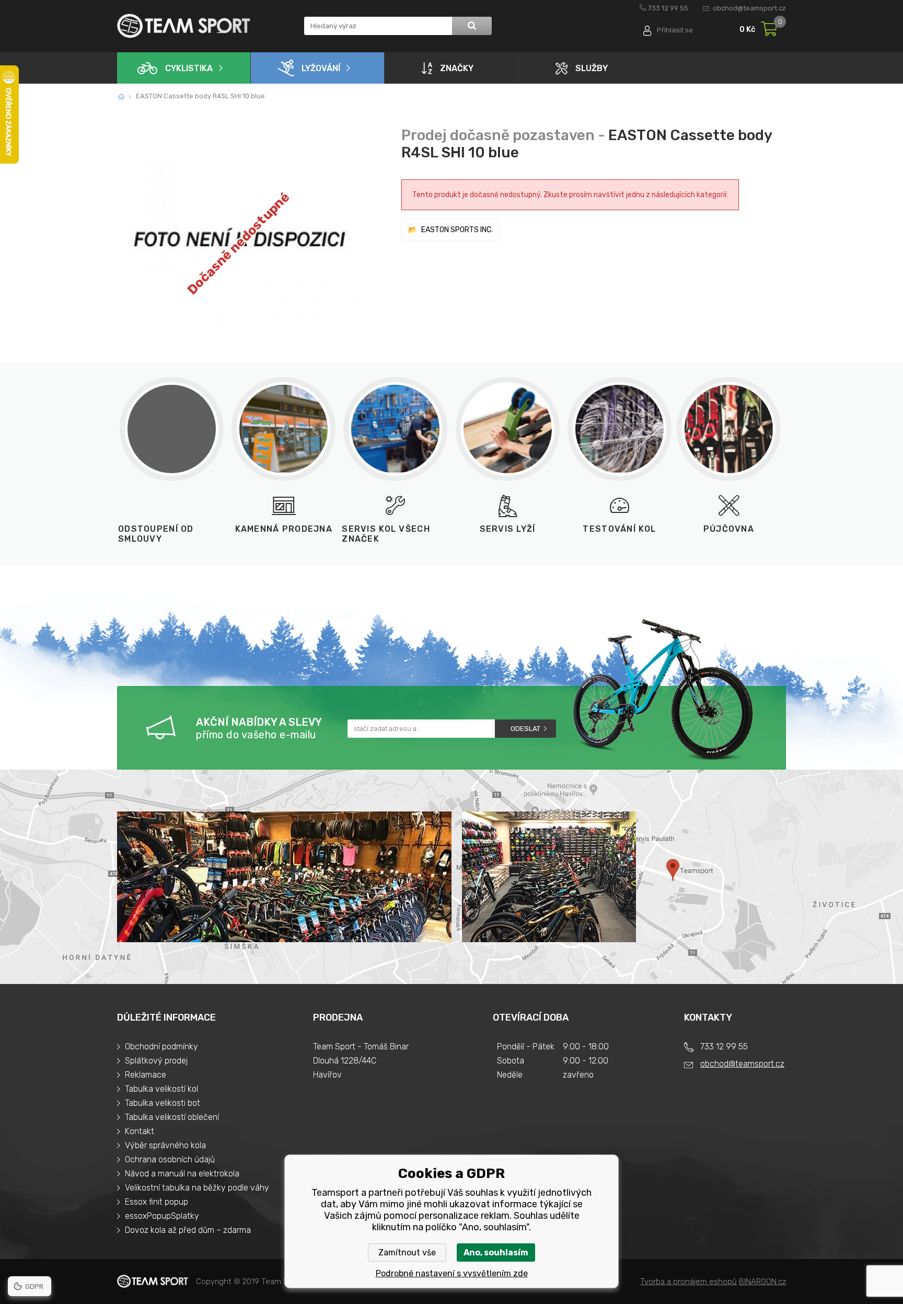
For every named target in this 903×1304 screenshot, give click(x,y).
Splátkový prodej (156, 1061)
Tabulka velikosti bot (162, 1103)
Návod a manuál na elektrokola (182, 1174)
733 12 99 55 (668, 8)
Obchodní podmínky (161, 1046)
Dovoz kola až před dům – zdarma (188, 1230)
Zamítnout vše (407, 1252)
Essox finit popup (156, 1202)
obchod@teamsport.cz (749, 8)
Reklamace (145, 1075)
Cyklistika (189, 68)
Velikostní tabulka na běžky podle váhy (197, 1188)
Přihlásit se (675, 30)
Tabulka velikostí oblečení (172, 1117)
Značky (456, 68)
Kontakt (139, 1131)
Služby (591, 68)
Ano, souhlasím (496, 1252)
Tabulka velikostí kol (161, 1089)
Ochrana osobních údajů (170, 1159)
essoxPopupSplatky (162, 1216)
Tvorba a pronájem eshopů (688, 1281)
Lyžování (321, 68)
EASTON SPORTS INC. (457, 229)
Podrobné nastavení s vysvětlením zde (452, 1273)
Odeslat (525, 729)
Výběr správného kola (165, 1145)
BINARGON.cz (762, 1281)
